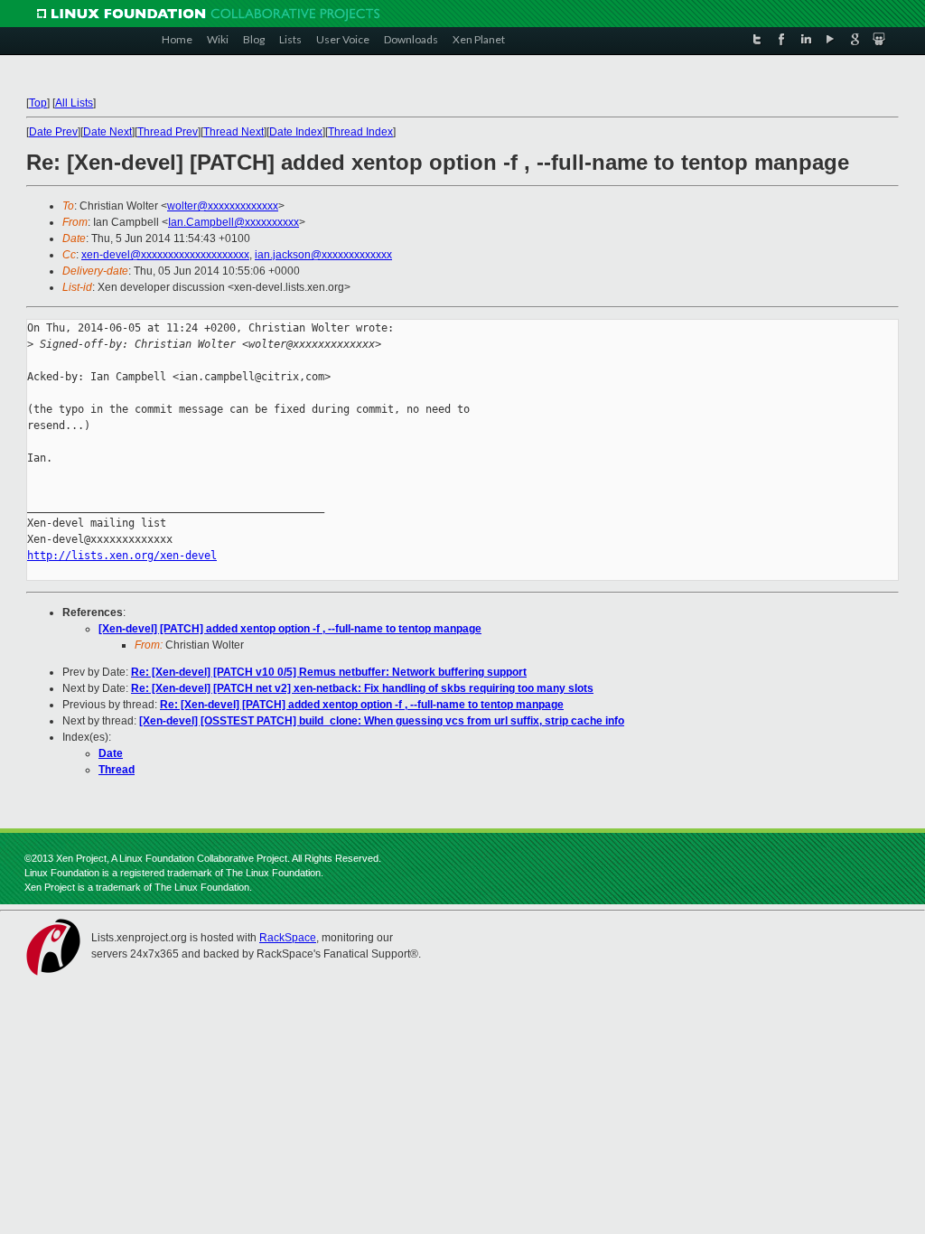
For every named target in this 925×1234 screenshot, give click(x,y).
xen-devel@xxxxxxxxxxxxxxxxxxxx (165, 254)
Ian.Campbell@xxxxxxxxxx (233, 222)
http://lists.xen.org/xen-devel (122, 555)
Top (38, 103)
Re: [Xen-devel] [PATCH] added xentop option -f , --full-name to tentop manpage (362, 704)
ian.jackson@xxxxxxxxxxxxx (323, 254)
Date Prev (53, 132)
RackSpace (287, 937)
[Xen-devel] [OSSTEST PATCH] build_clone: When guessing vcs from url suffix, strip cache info (381, 721)
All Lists (74, 103)
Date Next (107, 132)
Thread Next (233, 132)
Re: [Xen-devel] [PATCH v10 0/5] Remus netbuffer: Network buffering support (329, 672)
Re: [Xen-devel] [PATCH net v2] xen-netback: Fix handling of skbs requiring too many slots (362, 688)
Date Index (295, 132)
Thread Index (360, 132)
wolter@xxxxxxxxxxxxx (222, 206)
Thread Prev (167, 132)
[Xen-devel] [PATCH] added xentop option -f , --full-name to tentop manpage (289, 628)
